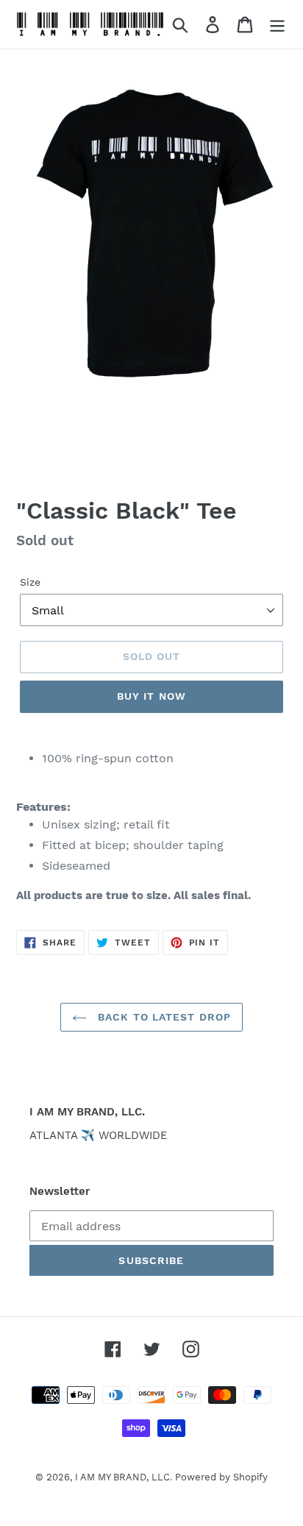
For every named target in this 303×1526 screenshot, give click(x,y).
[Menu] (277, 24)
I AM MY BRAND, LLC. (125, 1477)
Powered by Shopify (221, 1477)
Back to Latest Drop (162, 1017)
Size (30, 582)
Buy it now (151, 696)
